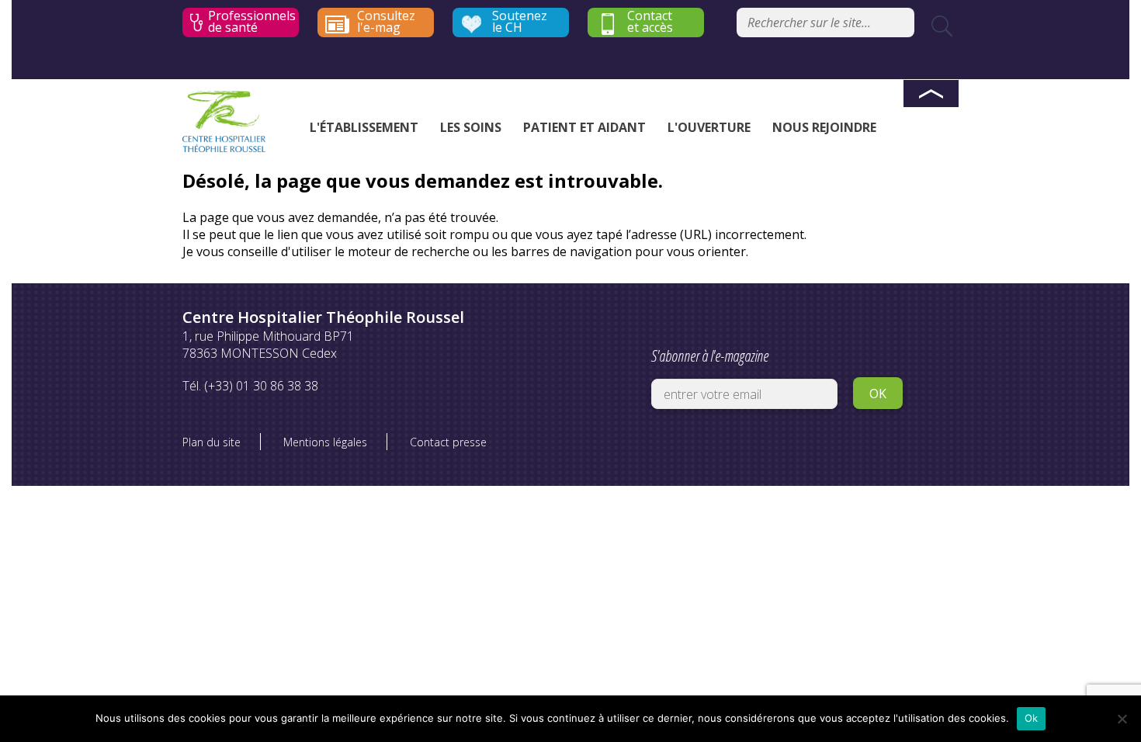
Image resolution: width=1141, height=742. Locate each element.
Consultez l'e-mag (386, 22)
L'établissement (364, 127)
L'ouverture (709, 127)
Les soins (470, 127)
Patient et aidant (584, 127)
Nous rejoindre (824, 127)
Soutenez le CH (519, 22)
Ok (1032, 718)
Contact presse (448, 442)
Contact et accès (650, 22)
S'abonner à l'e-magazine (709, 355)
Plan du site (211, 442)
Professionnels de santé (252, 22)
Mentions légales (325, 442)
